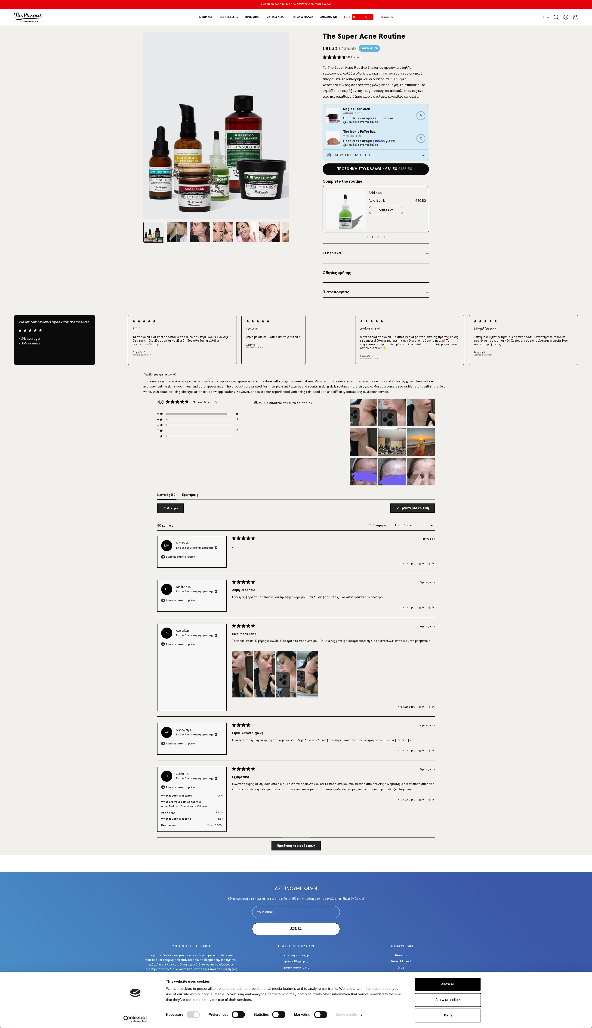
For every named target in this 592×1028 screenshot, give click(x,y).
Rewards (401, 955)
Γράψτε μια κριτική (417, 509)
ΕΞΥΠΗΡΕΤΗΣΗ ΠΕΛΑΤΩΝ (296, 946)
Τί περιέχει (332, 253)
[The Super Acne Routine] (153, 232)
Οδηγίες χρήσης (337, 273)
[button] (252, 17)
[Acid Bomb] (346, 209)
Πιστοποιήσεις (336, 292)
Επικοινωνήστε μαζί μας (296, 955)
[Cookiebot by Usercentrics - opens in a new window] (135, 1019)
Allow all (448, 984)
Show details (346, 1015)
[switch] (238, 1014)
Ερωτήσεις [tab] (190, 496)
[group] (296, 4)
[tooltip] (174, 374)
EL (543, 17)
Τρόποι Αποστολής (296, 967)
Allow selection (448, 1000)
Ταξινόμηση (378, 525)
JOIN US (296, 929)
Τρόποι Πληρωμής (296, 961)
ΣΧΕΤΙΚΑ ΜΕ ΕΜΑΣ (400, 946)
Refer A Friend (400, 961)
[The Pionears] (28, 17)
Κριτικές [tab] (166, 496)
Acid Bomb (377, 200)
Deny (448, 1015)
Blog (401, 967)
